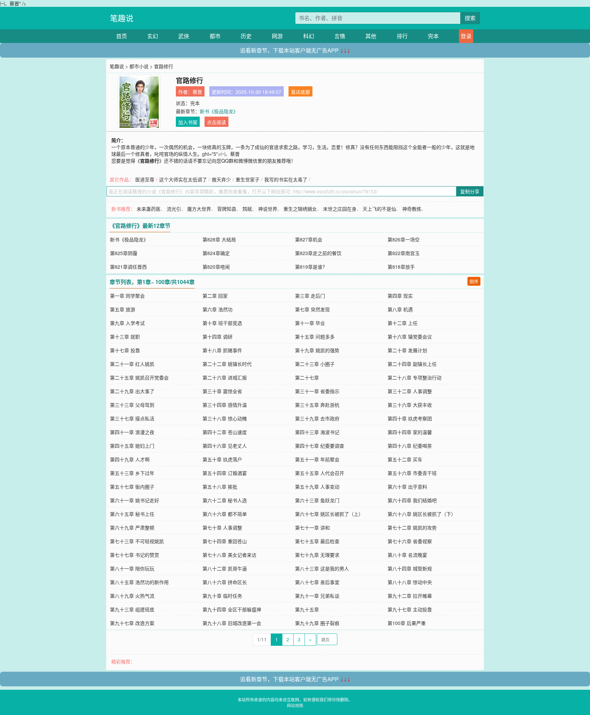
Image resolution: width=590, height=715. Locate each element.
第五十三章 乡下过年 (132, 473)
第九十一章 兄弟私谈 (317, 595)
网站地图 (295, 705)
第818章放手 (401, 266)
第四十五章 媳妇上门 (132, 445)
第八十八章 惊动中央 (410, 582)
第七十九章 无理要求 (317, 554)
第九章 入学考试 (127, 322)
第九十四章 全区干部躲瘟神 (231, 609)
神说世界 (267, 208)
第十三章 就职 (125, 336)
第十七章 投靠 (125, 350)
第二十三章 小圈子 (315, 363)
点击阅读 (216, 122)
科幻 (308, 36)
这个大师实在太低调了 (183, 179)
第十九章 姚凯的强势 (317, 350)
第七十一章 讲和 (312, 527)
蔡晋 (197, 91)
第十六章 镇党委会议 (410, 336)
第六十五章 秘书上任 (132, 513)
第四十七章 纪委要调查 (319, 445)
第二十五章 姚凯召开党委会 (139, 377)
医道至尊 (144, 179)
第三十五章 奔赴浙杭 (317, 404)
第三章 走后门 (310, 295)
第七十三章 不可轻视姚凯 (137, 541)
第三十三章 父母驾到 (132, 404)
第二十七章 (307, 377)
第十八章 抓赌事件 (222, 350)
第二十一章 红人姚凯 (132, 363)
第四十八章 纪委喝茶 (410, 445)
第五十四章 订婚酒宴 (224, 473)
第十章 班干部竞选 (222, 322)
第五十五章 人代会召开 (319, 473)
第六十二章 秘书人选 (224, 500)
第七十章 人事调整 (222, 527)
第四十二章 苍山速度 (224, 432)
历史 (246, 36)
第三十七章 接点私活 (132, 418)
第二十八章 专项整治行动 (414, 377)
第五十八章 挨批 (219, 486)
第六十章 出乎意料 (407, 486)
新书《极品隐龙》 (219, 111)
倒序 (473, 281)
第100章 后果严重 (407, 623)
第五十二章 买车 (405, 459)
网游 (277, 36)
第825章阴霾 (123, 253)
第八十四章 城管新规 (410, 568)
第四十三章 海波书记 (317, 432)
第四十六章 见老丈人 (224, 445)
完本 (433, 36)
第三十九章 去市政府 (317, 418)
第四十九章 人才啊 (130, 459)
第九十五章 (307, 609)
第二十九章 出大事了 (132, 391)
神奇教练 (411, 208)
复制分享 (469, 191)
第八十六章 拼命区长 (224, 582)
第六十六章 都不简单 (224, 513)
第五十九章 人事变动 (317, 486)
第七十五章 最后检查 (317, 541)
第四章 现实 (400, 295)
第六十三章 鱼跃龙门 (317, 500)
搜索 (470, 18)
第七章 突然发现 (312, 309)
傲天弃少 (221, 179)
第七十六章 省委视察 (410, 541)
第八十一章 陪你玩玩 (132, 568)
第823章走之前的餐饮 (318, 253)
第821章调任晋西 (128, 266)
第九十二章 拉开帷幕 (410, 595)
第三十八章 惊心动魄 (224, 418)
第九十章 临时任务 (222, 595)
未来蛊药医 (148, 208)
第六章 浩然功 (217, 309)
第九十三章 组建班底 (132, 609)
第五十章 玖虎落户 (222, 459)
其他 (370, 36)
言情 (339, 36)
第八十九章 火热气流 (132, 595)
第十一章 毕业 (310, 322)
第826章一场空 (404, 239)
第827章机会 (308, 239)
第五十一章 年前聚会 (317, 459)
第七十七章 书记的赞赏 (134, 554)
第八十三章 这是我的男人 (322, 568)
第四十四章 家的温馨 (410, 432)
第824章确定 (216, 253)
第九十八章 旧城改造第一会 (231, 623)
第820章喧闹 (216, 266)
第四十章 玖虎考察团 (410, 418)
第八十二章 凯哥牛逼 (224, 568)
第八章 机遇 (400, 309)
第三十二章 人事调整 (410, 391)
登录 (466, 36)
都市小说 (139, 66)
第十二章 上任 (403, 322)
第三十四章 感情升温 (224, 404)
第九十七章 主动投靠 (410, 609)
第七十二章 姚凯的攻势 (412, 527)
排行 (402, 36)
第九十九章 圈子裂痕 (317, 623)
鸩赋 (247, 208)
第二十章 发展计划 (407, 350)
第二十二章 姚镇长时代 (227, 363)
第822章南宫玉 (404, 253)
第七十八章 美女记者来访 (229, 554)
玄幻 (152, 36)
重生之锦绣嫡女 (300, 208)
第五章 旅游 (122, 309)
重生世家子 (247, 179)
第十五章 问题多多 (315, 336)
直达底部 (300, 91)
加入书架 (187, 122)
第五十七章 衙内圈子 (132, 486)
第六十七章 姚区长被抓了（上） (329, 513)
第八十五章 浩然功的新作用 (139, 582)
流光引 (174, 208)
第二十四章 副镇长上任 (412, 363)
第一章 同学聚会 (127, 295)
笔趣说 (122, 18)
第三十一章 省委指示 (317, 391)
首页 (121, 36)
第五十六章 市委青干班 (412, 473)
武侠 (183, 36)
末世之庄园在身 (339, 208)
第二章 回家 (215, 295)
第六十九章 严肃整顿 (132, 527)
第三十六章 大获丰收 (410, 404)
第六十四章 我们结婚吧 (412, 500)
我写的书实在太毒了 (285, 179)
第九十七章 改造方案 (132, 623)
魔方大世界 (199, 208)
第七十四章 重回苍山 (224, 541)
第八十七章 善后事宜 (317, 582)
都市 (215, 36)
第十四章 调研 (217, 336)
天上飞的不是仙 (379, 208)
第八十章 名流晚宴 (407, 554)
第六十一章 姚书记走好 (134, 500)
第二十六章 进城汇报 (224, 377)
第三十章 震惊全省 (222, 391)
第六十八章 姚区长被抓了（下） (422, 513)
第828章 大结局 (219, 239)
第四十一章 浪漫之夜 (132, 432)
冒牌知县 (226, 208)
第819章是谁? (310, 266)
